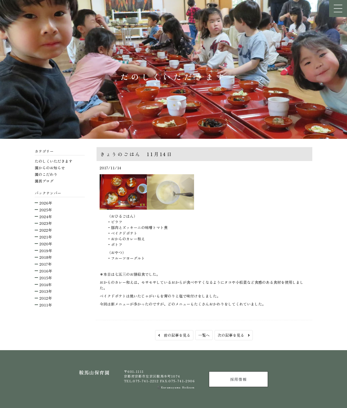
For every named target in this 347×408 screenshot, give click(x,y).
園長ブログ (44, 181)
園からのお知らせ (50, 167)
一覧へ (204, 335)
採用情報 (238, 379)
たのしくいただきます (53, 161)
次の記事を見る (233, 335)
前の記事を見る (175, 335)
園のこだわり (46, 174)
